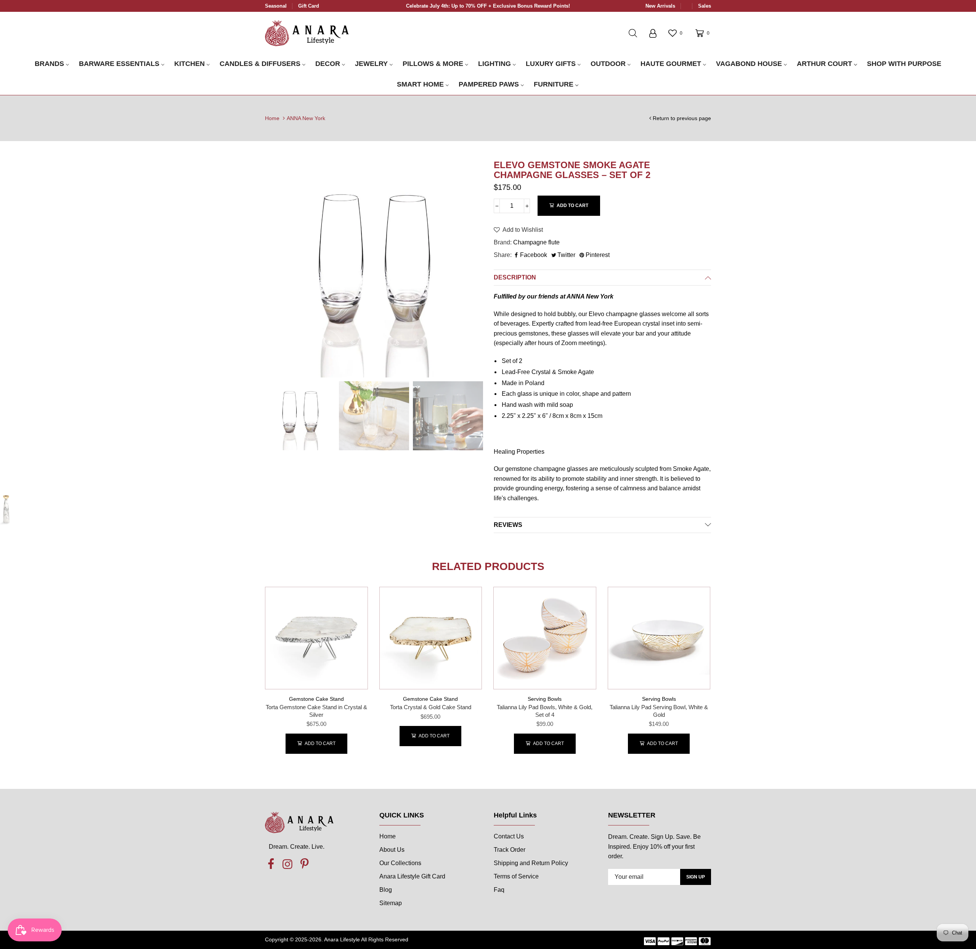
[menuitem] (52, 64)
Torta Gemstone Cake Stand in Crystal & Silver (316, 711)
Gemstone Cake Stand (316, 699)
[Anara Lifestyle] (307, 33)
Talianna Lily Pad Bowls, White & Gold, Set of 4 (544, 711)
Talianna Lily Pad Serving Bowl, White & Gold (659, 711)
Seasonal (276, 6)
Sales (704, 6)
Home (272, 118)
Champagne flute (536, 242)
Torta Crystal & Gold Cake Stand (430, 707)
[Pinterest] (304, 864)
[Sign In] (653, 33)
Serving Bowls (545, 699)
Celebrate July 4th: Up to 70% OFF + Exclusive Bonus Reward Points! (488, 6)
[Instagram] (287, 864)
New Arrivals (660, 6)
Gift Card (308, 6)
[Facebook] (270, 864)
